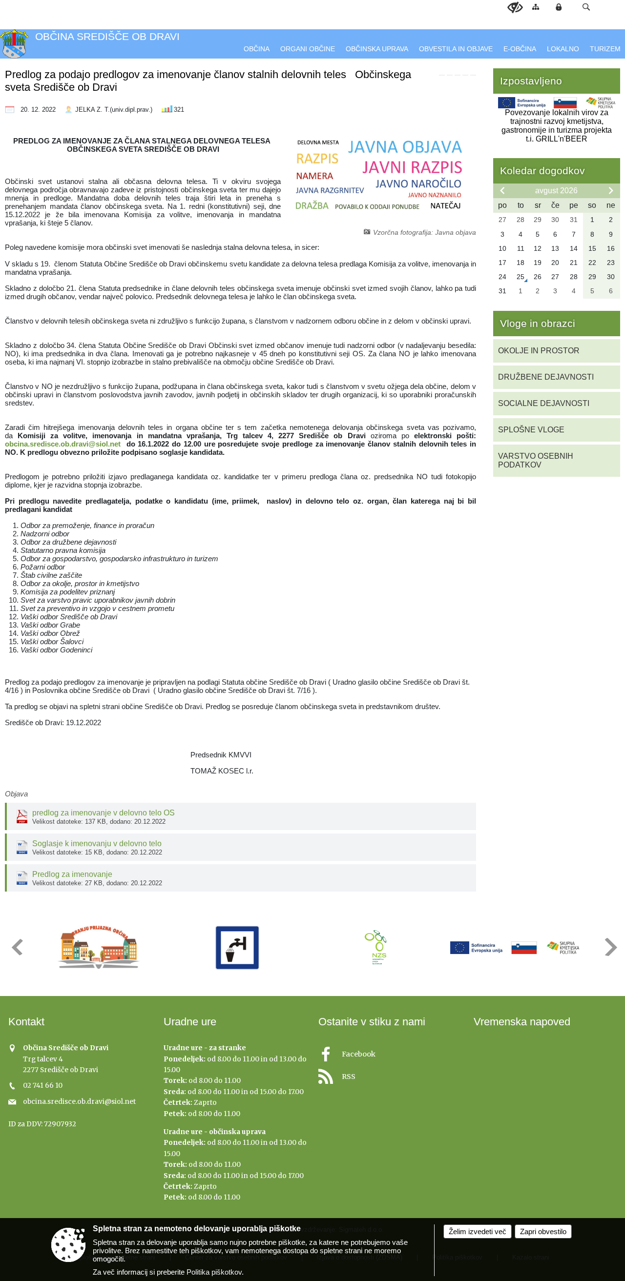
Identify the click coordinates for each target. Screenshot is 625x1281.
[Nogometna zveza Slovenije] (376, 948)
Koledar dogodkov (542, 170)
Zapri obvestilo (543, 1231)
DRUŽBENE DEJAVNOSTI (546, 377)
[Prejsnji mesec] (502, 190)
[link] (442, 75)
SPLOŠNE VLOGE (531, 430)
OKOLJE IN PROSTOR (539, 350)
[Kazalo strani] (535, 6)
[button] (586, 7)
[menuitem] (256, 49)
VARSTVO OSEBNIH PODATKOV (535, 460)
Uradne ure (190, 1022)
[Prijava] (558, 7)
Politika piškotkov (214, 1272)
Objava (16, 794)
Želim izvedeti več (477, 1231)
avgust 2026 (556, 190)
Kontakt (26, 1022)
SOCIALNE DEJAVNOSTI (543, 403)
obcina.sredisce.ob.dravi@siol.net (64, 444)
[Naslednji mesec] (611, 190)
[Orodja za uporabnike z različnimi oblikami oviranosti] (515, 8)
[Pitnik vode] (237, 948)
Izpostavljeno (531, 80)
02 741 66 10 (42, 1085)
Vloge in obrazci (537, 323)
